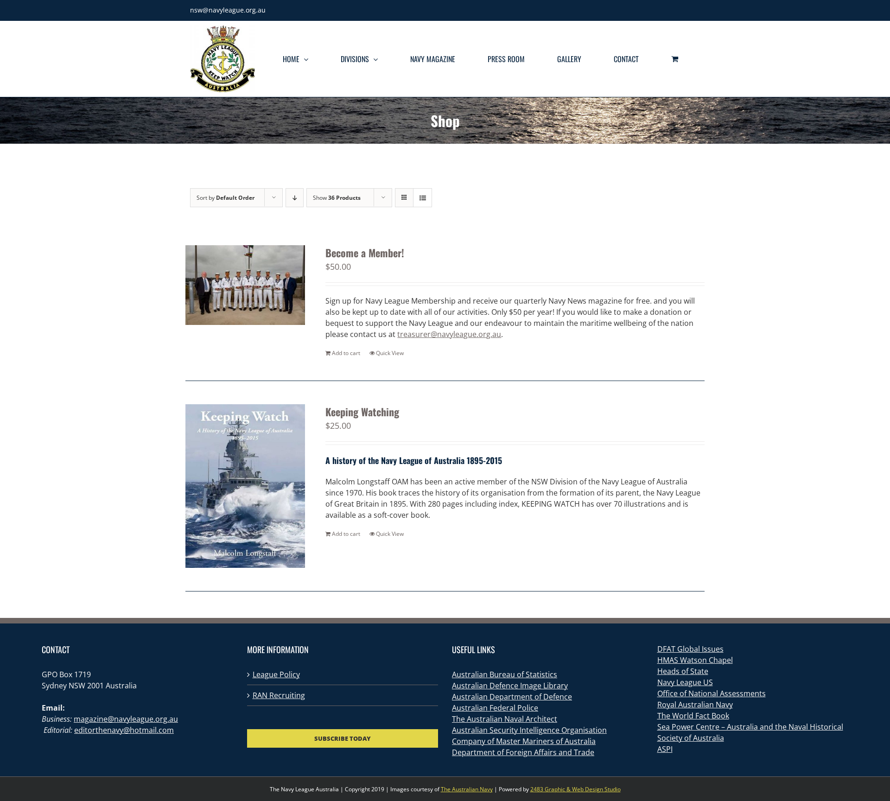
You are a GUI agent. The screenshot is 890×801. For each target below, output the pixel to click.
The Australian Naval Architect (504, 719)
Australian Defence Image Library (510, 685)
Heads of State (682, 671)
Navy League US (685, 682)
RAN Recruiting (279, 695)
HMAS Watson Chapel (695, 660)
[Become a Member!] (245, 285)
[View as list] (422, 198)
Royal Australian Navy (695, 704)
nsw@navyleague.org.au (228, 10)
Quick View (390, 353)
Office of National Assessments (711, 693)
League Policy (276, 674)
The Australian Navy (467, 789)
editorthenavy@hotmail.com (124, 730)
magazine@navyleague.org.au (126, 719)
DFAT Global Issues (690, 649)
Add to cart (346, 353)
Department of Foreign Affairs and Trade (523, 752)
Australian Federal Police (495, 708)
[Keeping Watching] (245, 486)
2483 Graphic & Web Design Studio (575, 789)
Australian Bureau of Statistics (504, 674)
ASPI (665, 749)
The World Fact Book (693, 716)
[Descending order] (295, 197)
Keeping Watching (362, 411)
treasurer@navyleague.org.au (449, 334)
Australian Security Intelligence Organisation (529, 730)
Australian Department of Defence (512, 697)
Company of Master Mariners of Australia (524, 741)
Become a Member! (364, 252)
